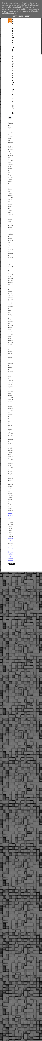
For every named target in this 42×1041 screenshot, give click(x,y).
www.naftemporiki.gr (10, 516)
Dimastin (10, 540)
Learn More (18, 16)
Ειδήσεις (10, 549)
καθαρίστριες (10, 559)
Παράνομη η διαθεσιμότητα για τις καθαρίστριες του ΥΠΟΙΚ (13, 64)
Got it (27, 16)
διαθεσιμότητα (10, 554)
